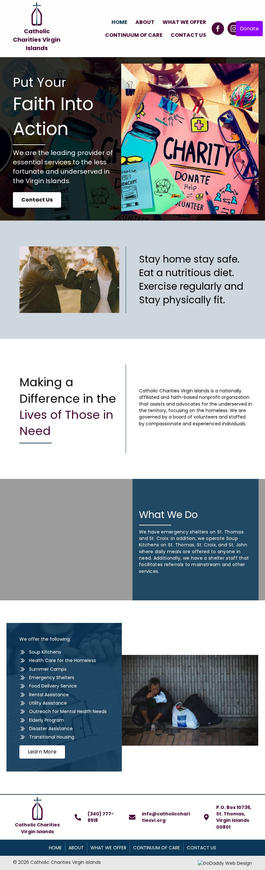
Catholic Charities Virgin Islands (36, 39)
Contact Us (201, 847)
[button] (217, 28)
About (76, 847)
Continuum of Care (156, 847)
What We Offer (108, 847)
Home (55, 847)
